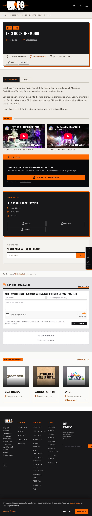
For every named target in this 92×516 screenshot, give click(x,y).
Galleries (22, 439)
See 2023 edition (38, 56)
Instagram (26, 229)
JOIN (81, 255)
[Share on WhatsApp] (88, 262)
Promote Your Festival (37, 478)
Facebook (66, 223)
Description (11, 79)
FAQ (34, 489)
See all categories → (25, 182)
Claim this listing (20, 274)
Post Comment (79, 323)
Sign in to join (83, 286)
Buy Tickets (71, 400)
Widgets (37, 485)
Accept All (81, 511)
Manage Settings (9, 511)
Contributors (40, 431)
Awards (21, 443)
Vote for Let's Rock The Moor (46, 177)
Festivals (16, 15)
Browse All (83, 359)
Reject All (67, 511)
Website (26, 223)
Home (6, 15)
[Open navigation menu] (87, 6)
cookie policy (75, 503)
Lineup (26, 79)
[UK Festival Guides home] (8, 422)
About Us (37, 427)
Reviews (21, 435)
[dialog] (46, 507)
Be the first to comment (61, 56)
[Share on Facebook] (88, 257)
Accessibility (54, 463)
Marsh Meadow (31, 40)
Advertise (37, 439)
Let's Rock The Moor (33, 15)
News (20, 431)
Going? (12, 62)
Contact (37, 435)
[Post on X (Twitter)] (88, 252)
